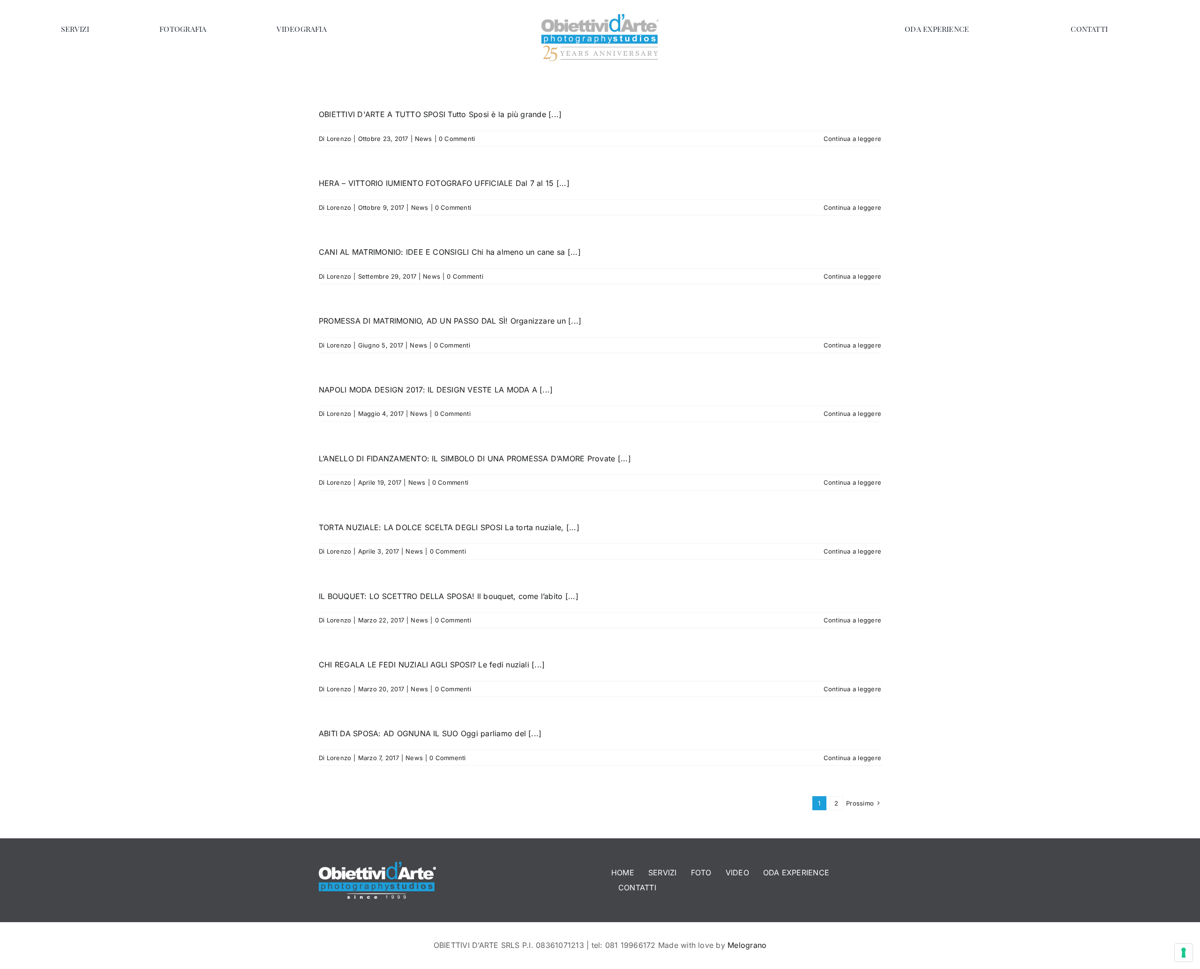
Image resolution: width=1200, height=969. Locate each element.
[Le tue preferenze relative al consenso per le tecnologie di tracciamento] (1183, 953)
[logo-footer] (377, 865)
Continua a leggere (852, 138)
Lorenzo (339, 138)
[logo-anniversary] (600, 17)
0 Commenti (457, 138)
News (423, 138)
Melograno (747, 945)
